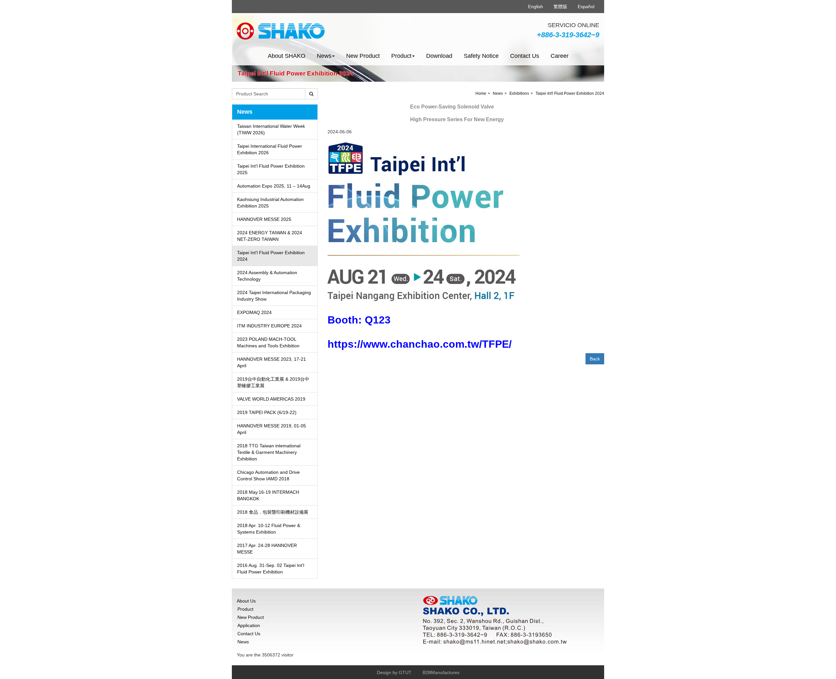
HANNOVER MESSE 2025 (264, 219)
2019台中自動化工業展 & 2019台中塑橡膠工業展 (273, 382)
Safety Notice (481, 56)
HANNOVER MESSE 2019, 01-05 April (271, 429)
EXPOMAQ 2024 (254, 312)
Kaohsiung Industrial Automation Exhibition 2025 (270, 202)
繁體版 (560, 6)
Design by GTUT (394, 672)
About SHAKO (286, 56)
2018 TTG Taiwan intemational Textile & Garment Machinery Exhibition (268, 452)
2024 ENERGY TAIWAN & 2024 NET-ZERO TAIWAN (269, 236)
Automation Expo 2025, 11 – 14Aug (273, 186)
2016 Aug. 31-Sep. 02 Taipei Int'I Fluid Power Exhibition (270, 568)
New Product (363, 56)
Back (595, 358)
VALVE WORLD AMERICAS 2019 (271, 399)
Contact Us (524, 56)
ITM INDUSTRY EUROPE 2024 (269, 325)
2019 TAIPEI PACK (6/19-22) (267, 412)
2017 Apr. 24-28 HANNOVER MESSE (267, 549)
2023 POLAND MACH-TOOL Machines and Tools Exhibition (268, 342)
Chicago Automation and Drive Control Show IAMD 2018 (268, 475)
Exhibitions (519, 93)
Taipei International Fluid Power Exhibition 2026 (269, 149)
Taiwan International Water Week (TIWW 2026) (271, 129)
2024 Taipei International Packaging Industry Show (274, 296)
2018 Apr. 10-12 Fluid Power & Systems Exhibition (268, 529)
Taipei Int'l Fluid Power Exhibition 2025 (271, 169)
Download (439, 56)
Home (480, 93)
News (498, 93)
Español (586, 6)
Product (245, 609)
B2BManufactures (441, 672)
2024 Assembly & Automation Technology (267, 276)
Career (560, 56)
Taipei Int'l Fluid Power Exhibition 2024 (271, 256)
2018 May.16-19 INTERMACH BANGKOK (268, 495)
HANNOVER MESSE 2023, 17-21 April (271, 362)
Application (248, 625)
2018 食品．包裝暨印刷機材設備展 (272, 512)
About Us (246, 601)
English (535, 6)
